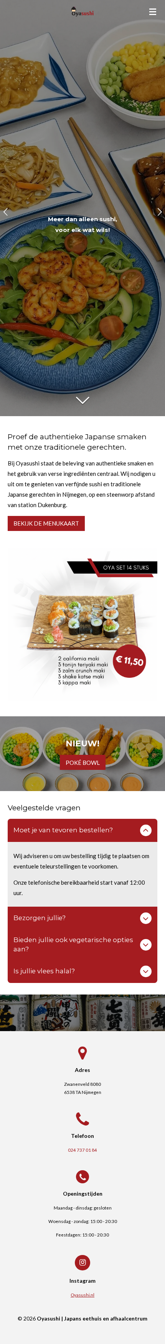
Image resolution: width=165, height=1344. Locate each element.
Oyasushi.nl (82, 1294)
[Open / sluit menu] (152, 11)
